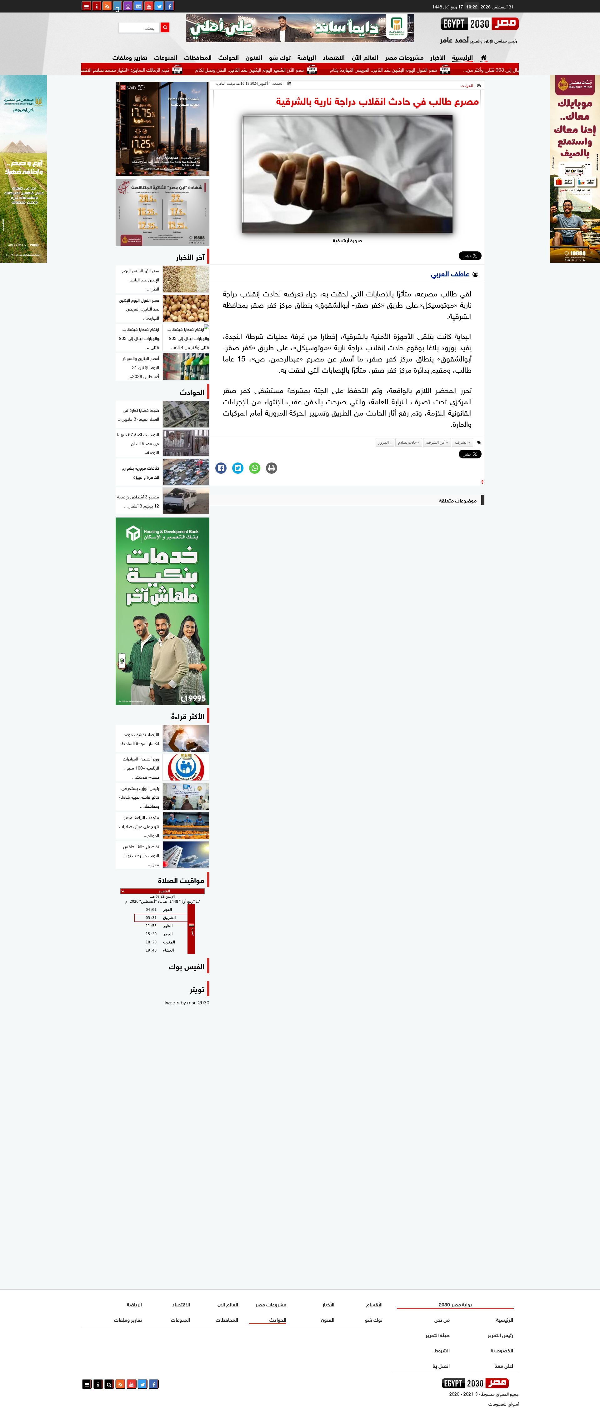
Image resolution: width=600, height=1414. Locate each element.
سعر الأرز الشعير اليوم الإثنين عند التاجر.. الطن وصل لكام (292, 69)
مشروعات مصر (404, 56)
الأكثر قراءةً (187, 715)
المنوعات (165, 56)
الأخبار (437, 56)
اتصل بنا (441, 1365)
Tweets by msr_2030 (186, 1001)
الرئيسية (462, 56)
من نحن (442, 1319)
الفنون (254, 56)
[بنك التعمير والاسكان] (162, 611)
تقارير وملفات (129, 56)
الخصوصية (502, 1350)
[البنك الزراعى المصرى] (23, 260)
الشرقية (461, 442)
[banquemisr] (162, 212)
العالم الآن (365, 56)
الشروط (442, 1350)
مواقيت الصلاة (181, 879)
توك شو (280, 56)
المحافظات (198, 56)
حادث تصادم (407, 442)
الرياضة (307, 56)
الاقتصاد (334, 56)
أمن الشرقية (435, 442)
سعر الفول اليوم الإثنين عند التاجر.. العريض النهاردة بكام (426, 69)
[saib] (162, 128)
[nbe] (300, 28)
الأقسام (374, 1304)
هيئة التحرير (438, 1334)
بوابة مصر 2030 (455, 1304)
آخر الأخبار (190, 256)
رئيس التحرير (500, 1334)
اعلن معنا (503, 1365)
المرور (383, 442)
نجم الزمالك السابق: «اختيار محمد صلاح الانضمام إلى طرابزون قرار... (146, 69)
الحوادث (228, 56)
